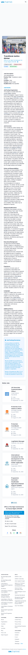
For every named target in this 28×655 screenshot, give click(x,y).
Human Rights (7, 93)
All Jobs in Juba (9, 521)
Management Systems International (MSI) (20, 598)
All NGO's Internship (19, 578)
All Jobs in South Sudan (10, 523)
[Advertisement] (14, 19)
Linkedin (17, 634)
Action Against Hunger (20, 581)
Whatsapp (17, 643)
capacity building (16, 147)
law (14, 211)
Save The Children (19, 605)
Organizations (4, 621)
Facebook (17, 632)
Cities (2, 626)
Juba (7, 66)
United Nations (16, 297)
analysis (15, 152)
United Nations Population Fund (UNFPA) (7, 603)
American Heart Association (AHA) (19, 588)
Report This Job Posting (10, 526)
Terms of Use (18, 624)
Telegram (17, 641)
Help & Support (4, 634)
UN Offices (3, 588)
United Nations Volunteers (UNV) (7, 607)
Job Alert (3, 628)
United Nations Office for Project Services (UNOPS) (7, 600)
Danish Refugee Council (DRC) (20, 592)
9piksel (24, 649)
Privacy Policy (18, 621)
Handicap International (20, 595)
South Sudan (13, 66)
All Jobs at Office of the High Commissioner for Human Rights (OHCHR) (12, 517)
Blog (2, 630)
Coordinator (7, 199)
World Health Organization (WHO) (7, 610)
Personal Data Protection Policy (20, 627)
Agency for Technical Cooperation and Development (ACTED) (20, 584)
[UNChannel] (6, 2)
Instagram (17, 639)
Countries (3, 624)
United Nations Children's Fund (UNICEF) (6, 591)
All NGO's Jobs (18, 576)
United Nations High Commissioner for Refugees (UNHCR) (5, 596)
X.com (16, 637)
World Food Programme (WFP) (6, 614)
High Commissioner (19, 96)
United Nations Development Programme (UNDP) (7, 585)
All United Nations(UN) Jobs (6, 577)
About (2, 619)
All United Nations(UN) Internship (6, 581)
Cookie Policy (18, 619)
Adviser (6, 78)
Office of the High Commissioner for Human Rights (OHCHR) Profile (13, 512)
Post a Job (3, 632)
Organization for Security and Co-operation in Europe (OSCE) (20, 602)
